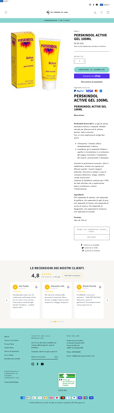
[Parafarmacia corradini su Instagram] (32, 364)
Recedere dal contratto (12, 359)
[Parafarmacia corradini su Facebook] (37, 364)
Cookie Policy (9, 348)
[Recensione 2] (52, 321)
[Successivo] (107, 300)
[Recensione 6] (61, 321)
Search (6, 336)
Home (76, 31)
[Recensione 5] (59, 321)
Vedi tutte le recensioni (72, 275)
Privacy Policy (9, 344)
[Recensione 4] (57, 321)
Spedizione (87, 46)
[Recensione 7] (63, 321)
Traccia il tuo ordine (11, 340)
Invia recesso (8, 355)
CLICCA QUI (62, 390)
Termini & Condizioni (11, 351)
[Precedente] (6, 300)
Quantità (78, 56)
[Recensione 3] (55, 321)
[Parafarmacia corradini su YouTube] (42, 364)
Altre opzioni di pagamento (92, 81)
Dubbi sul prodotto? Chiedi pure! (91, 231)
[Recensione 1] (50, 321)
